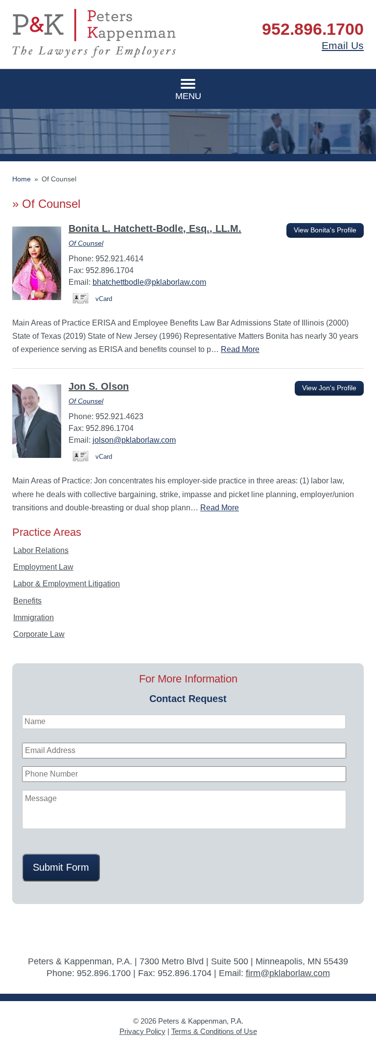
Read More (240, 349)
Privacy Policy (142, 1031)
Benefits (27, 601)
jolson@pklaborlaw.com (134, 440)
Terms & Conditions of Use (214, 1031)
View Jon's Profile (329, 388)
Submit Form (61, 867)
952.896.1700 (313, 29)
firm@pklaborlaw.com (288, 973)
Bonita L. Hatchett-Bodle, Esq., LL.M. (155, 228)
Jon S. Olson (99, 386)
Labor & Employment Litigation (66, 583)
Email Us (343, 45)
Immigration (33, 617)
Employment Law (43, 567)
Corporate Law (39, 634)
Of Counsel (86, 243)
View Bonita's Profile (325, 230)
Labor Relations (41, 550)
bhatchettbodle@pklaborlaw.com (149, 282)
